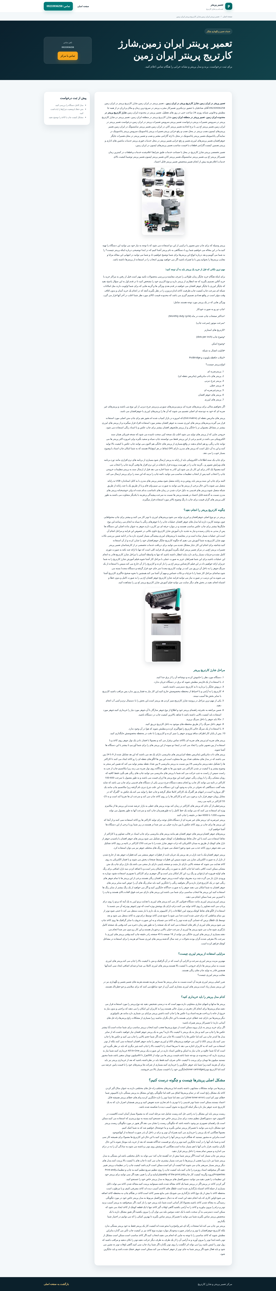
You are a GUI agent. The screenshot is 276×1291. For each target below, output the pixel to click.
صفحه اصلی (83, 6)
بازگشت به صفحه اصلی (56, 1284)
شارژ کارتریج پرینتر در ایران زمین (121, 103)
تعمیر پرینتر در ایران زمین (151, 103)
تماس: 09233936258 (58, 6)
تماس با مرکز (68, 55)
